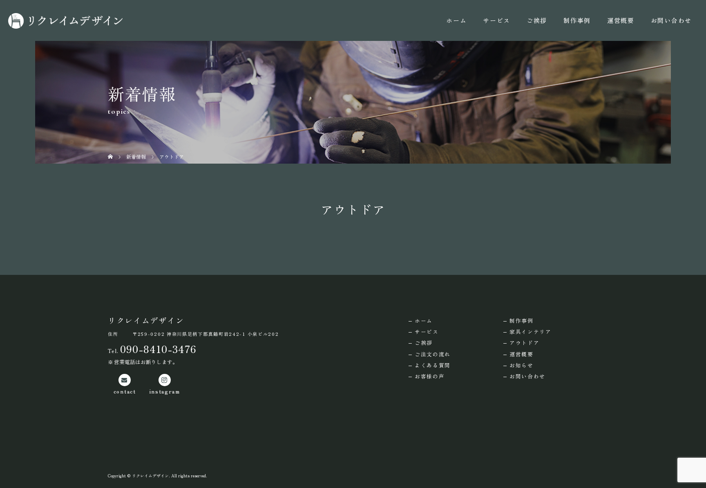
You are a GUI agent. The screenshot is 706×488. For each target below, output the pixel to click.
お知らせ (521, 365)
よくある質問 (433, 365)
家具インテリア (530, 331)
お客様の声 (430, 376)
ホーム (456, 20)
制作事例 (577, 20)
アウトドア (524, 342)
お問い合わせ (671, 20)
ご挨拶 (537, 20)
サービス (496, 20)
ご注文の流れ (433, 354)
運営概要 (621, 20)
